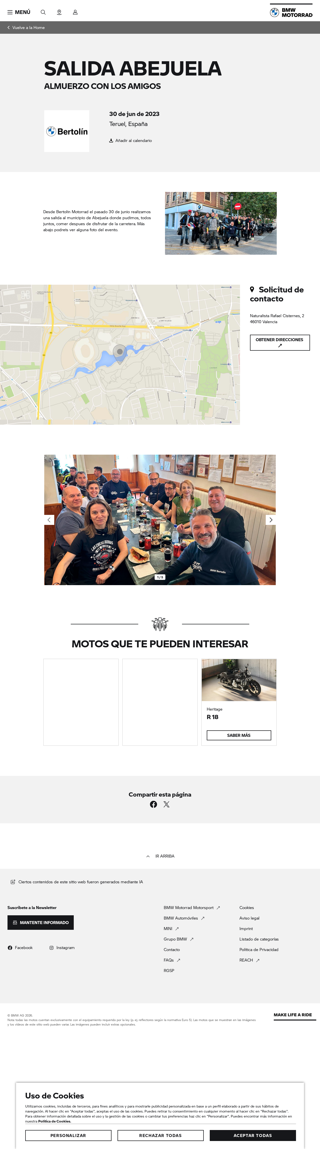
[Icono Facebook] (154, 804)
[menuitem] (26, 27)
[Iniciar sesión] (75, 10)
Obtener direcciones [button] (279, 339)
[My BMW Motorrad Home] (291, 12)
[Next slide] (271, 520)
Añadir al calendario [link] (133, 140)
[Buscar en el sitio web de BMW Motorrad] (43, 10)
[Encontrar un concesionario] (59, 10)
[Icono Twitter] (166, 804)
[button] (19, 12)
